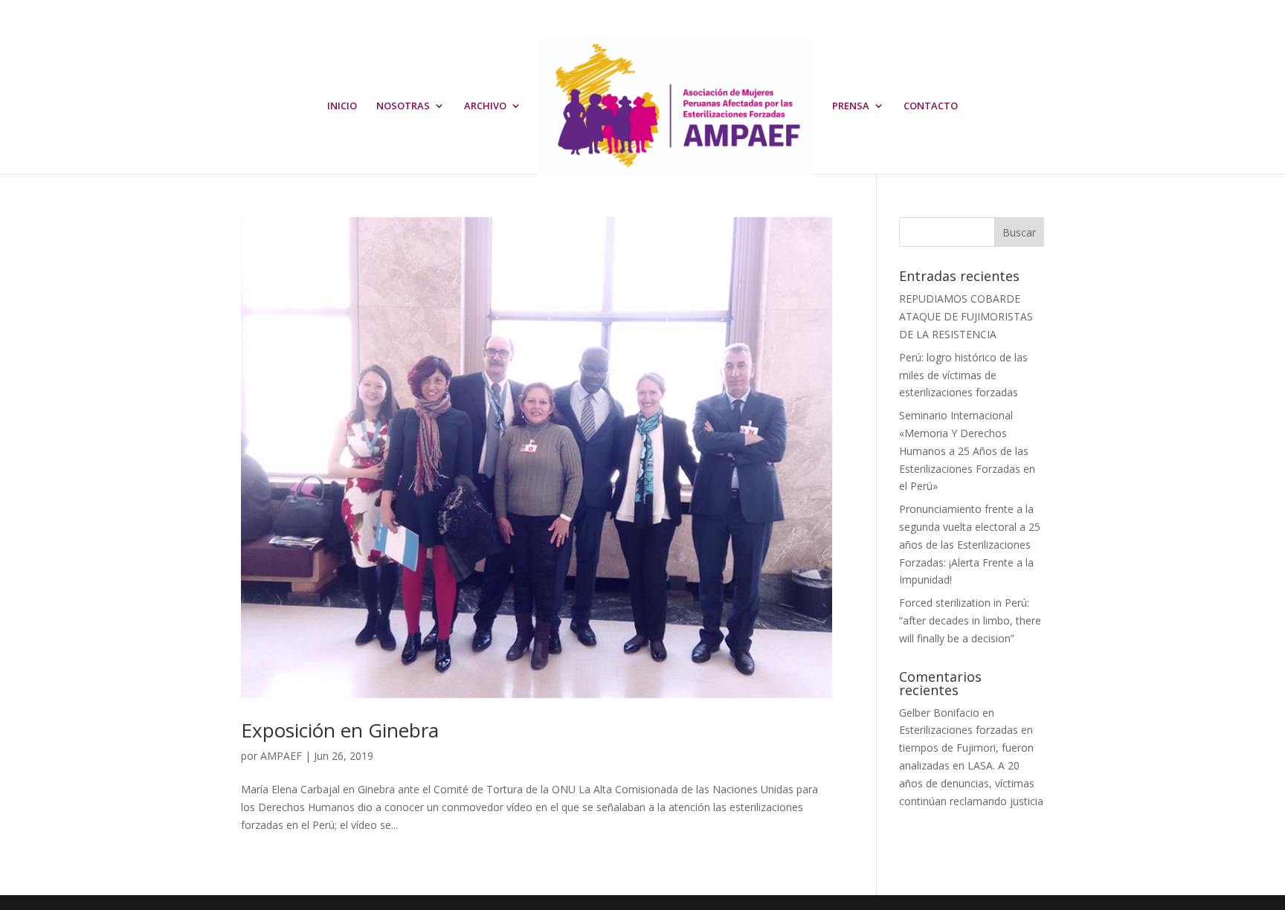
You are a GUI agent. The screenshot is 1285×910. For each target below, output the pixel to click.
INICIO (342, 106)
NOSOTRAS (403, 106)
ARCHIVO (485, 106)
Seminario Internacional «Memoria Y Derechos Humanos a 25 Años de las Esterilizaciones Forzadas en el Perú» (967, 450)
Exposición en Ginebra (340, 730)
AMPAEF (281, 756)
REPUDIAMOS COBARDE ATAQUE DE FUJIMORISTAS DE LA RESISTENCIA (966, 316)
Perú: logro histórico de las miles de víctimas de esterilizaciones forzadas (963, 375)
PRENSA (850, 106)
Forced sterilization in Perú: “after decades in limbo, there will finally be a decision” (970, 620)
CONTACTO (931, 106)
